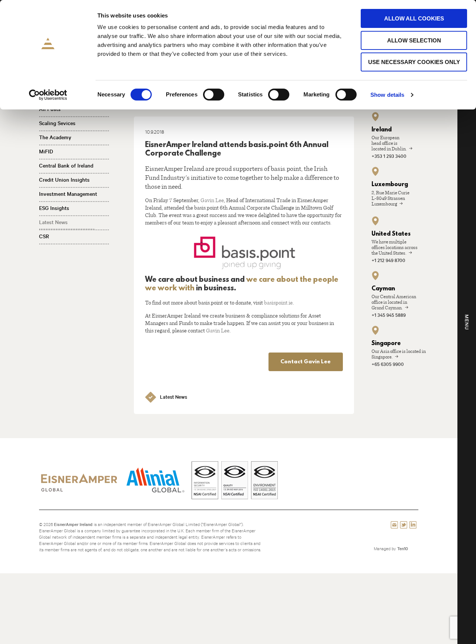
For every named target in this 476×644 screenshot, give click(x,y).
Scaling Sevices (57, 123)
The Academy (55, 137)
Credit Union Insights (64, 179)
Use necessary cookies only (414, 62)
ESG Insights (54, 208)
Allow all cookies (414, 18)
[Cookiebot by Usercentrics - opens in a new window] (48, 95)
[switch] (213, 95)
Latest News (53, 222)
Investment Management (68, 194)
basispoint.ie (278, 302)
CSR (44, 236)
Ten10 (402, 548)
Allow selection (414, 40)
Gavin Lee (212, 200)
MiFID (46, 151)
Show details (387, 95)
